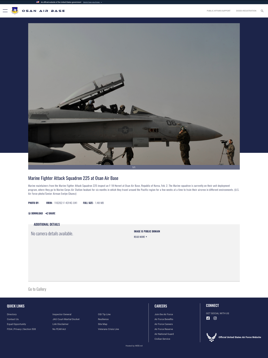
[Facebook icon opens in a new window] (208, 318)
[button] (93, 2)
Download (37, 213)
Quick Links (15, 305)
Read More (140, 237)
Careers (161, 305)
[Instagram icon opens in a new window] (215, 318)
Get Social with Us (217, 313)
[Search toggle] (262, 11)
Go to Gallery (37, 289)
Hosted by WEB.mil (134, 346)
